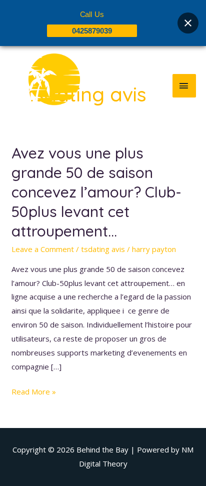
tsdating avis (103, 249)
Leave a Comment (43, 249)
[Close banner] (188, 23)
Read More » (34, 390)
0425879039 (92, 30)
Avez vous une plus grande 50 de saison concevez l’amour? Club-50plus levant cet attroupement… (97, 192)
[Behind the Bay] (45, 86)
